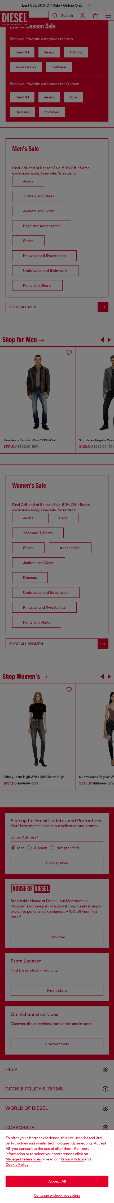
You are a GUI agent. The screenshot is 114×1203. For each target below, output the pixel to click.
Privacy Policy (72, 1159)
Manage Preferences (23, 1159)
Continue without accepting (57, 1195)
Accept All (57, 1181)
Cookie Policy (17, 1164)
